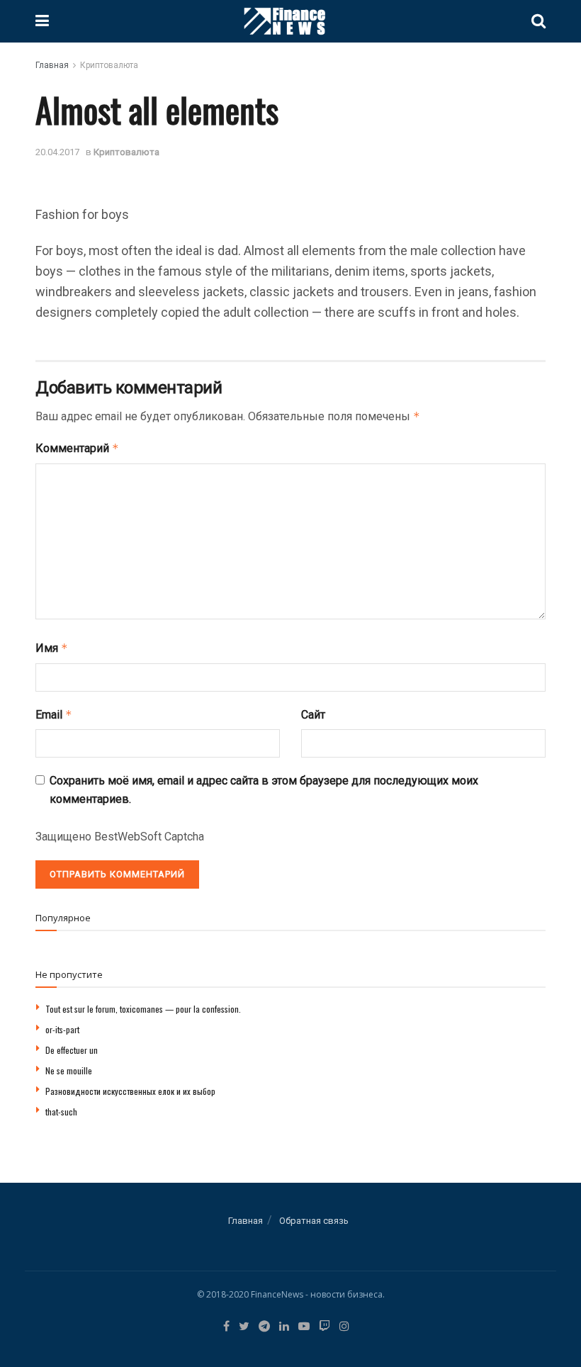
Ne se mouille (68, 1070)
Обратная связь (314, 1220)
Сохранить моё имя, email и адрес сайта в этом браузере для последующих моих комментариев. (264, 790)
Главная (52, 65)
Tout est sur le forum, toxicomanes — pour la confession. (143, 1009)
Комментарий (77, 448)
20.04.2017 (57, 152)
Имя (51, 648)
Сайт (313, 714)
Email (53, 714)
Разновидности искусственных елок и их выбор (130, 1091)
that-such (61, 1112)
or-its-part (62, 1029)
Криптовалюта (109, 65)
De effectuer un (71, 1050)
